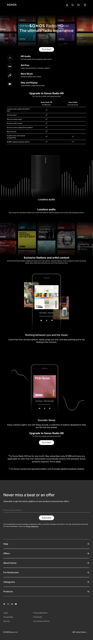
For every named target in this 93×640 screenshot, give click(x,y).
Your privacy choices (41, 621)
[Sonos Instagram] (9, 604)
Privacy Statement (32, 526)
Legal (5, 613)
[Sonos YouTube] (17, 604)
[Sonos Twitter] (13, 604)
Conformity (37, 617)
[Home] (12, 5)
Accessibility (8, 617)
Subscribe (46, 518)
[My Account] (67, 5)
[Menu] (85, 5)
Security (6, 621)
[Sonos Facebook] (5, 604)
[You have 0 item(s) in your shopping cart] (78, 5)
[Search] (73, 5)
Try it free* (46, 49)
